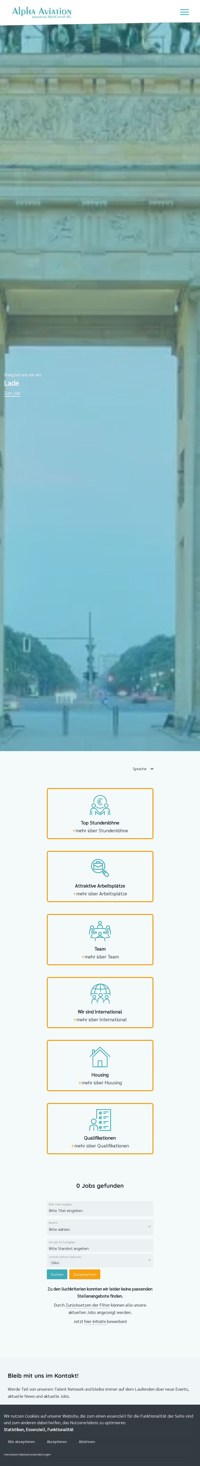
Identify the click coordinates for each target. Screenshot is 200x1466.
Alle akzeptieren (21, 1441)
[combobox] (86, 1210)
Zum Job (12, 393)
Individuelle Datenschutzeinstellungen (27, 1454)
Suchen (57, 1274)
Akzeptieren (57, 1441)
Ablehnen (87, 1441)
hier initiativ (95, 1321)
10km (55, 1262)
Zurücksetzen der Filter (88, 1305)
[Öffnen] (149, 1227)
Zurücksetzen (84, 1274)
